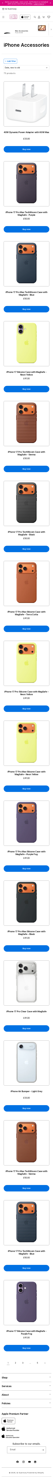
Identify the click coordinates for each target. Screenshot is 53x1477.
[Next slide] (50, 29)
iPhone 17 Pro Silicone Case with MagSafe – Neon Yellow (26, 693)
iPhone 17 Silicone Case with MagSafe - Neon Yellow (27, 373)
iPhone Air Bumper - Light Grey (26, 1091)
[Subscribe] (43, 1450)
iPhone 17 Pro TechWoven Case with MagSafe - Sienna (26, 453)
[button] (3, 17)
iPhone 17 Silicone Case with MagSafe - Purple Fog (27, 1332)
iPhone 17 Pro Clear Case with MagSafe (26, 1011)
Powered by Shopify (35, 1473)
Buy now (26, 149)
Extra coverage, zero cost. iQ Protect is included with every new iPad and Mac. (26, 3)
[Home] (13, 17)
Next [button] (50, 3)
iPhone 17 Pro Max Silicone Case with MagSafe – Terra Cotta (26, 613)
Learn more (39, 4)
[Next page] (45, 1363)
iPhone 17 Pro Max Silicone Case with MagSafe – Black (26, 932)
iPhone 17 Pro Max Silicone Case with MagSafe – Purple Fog (26, 853)
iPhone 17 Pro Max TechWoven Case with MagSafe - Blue (26, 293)
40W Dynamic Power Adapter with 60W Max (26, 132)
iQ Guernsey (21, 1473)
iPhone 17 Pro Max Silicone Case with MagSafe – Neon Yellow (26, 773)
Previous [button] (2, 3)
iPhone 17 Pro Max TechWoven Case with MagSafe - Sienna (26, 1172)
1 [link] (8, 1363)
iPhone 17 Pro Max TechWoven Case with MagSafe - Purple (26, 213)
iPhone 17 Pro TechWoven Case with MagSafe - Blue (26, 1252)
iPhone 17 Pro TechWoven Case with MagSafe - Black (26, 533)
